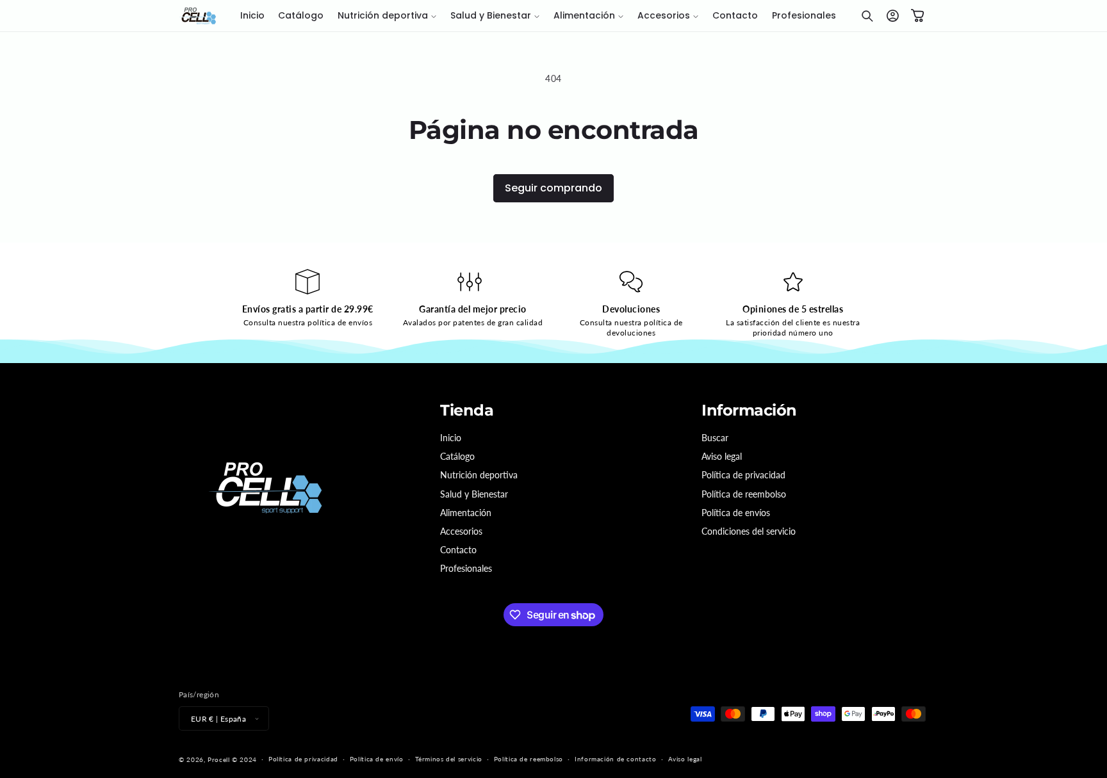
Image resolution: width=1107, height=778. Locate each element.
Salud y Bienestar (474, 494)
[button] (387, 16)
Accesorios (461, 531)
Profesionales (466, 568)
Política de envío (377, 759)
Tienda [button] (466, 410)
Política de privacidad (743, 474)
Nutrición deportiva (479, 474)
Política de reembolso (743, 494)
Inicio (450, 437)
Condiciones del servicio (748, 531)
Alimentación (465, 512)
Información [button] (749, 410)
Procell (218, 759)
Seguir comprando (553, 188)
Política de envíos (735, 512)
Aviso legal (721, 456)
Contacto (458, 549)
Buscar (714, 437)
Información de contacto (616, 759)
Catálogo (457, 456)
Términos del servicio (448, 759)
